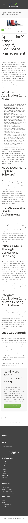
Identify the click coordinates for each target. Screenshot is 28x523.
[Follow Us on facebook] (9, 453)
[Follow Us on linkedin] (19, 453)
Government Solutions (7, 489)
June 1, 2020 (8, 28)
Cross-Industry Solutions (8, 493)
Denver (4, 467)
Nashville (4, 461)
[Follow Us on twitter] (12, 453)
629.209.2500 (5, 439)
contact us (4, 365)
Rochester (4, 477)
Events (3, 502)
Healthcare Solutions (7, 491)
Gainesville (4, 473)
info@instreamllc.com (7, 446)
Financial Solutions (6, 487)
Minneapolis (5, 475)
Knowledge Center (7, 504)
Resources (6, 496)
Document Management (10, 30)
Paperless (19, 30)
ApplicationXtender (10, 108)
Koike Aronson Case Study (12, 406)
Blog (3, 500)
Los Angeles (5, 465)
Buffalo (4, 469)
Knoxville (4, 463)
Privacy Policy (5, 506)
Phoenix (4, 471)
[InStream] (13, 5)
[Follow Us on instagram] (15, 453)
